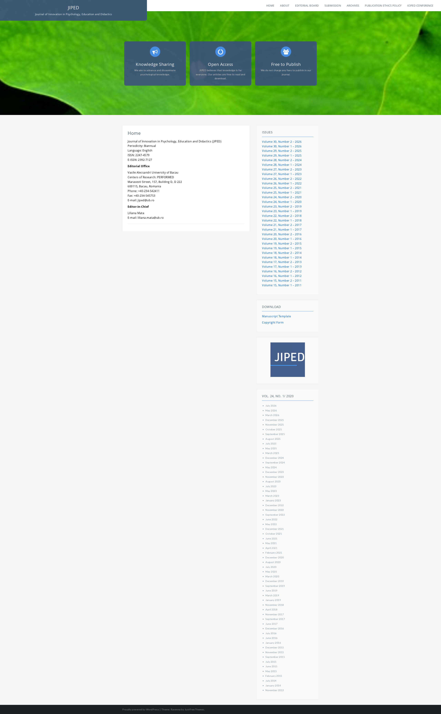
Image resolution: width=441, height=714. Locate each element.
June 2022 (271, 519)
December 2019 (274, 581)
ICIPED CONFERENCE (420, 5)
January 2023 (273, 500)
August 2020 (273, 562)
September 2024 (275, 462)
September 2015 (275, 656)
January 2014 (273, 685)
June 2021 (271, 538)
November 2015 (274, 652)
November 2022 (274, 509)
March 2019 (272, 595)
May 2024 (271, 467)
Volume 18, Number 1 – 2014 (281, 257)
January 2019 (273, 600)
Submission (333, 5)
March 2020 (272, 576)
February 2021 (273, 552)
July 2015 (270, 661)
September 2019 (275, 585)
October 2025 (273, 429)
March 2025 (272, 453)
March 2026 (272, 415)
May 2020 (271, 571)
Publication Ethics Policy (383, 5)
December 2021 (274, 528)
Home (270, 5)
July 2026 (270, 405)
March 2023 (272, 495)
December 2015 (274, 647)
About (284, 5)
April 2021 (271, 547)
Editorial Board (307, 5)
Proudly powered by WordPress (140, 709)
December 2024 (274, 457)
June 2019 (271, 590)
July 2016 (270, 633)
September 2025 (275, 434)
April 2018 (271, 609)
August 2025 (273, 438)
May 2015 (271, 671)
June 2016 (271, 637)
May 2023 (271, 490)
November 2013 (274, 690)
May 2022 (271, 524)
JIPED (73, 7)
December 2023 (274, 471)
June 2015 (271, 666)
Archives (353, 5)
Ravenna (176, 709)
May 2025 (271, 448)
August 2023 (273, 481)
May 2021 (271, 543)
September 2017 (275, 618)
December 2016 (274, 628)
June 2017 (271, 623)
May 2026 (271, 410)
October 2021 (273, 533)
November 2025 (274, 424)
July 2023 (270, 486)
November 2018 (274, 604)
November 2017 (274, 614)
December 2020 (274, 557)
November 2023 (274, 476)
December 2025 (274, 419)
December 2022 (274, 505)
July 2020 (270, 566)
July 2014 (270, 680)
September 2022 (275, 514)
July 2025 (270, 443)
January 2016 (273, 642)
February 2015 (273, 675)
